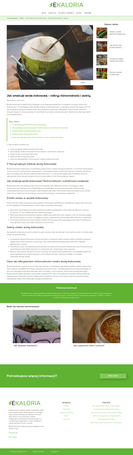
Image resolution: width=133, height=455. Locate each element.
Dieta (44, 13)
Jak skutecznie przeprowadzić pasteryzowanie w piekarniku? (117, 46)
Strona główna (12, 18)
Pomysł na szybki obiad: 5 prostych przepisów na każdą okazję (117, 60)
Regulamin (55, 451)
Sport (79, 13)
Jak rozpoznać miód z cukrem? (88, 345)
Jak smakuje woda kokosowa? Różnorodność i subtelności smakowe (40, 128)
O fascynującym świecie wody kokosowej (29, 124)
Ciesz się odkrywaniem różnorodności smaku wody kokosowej (37, 137)
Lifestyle (52, 13)
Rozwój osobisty (66, 13)
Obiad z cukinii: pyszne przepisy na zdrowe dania (117, 33)
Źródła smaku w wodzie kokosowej (26, 131)
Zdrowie (87, 13)
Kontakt (13, 437)
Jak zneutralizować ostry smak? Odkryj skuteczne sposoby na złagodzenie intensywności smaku (106, 415)
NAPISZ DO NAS (113, 376)
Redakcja (13, 432)
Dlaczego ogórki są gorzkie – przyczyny (106, 422)
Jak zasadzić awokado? (25, 345)
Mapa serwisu (38, 451)
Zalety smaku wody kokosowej (24, 134)
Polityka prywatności (18, 451)
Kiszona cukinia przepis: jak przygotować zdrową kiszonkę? (117, 73)
